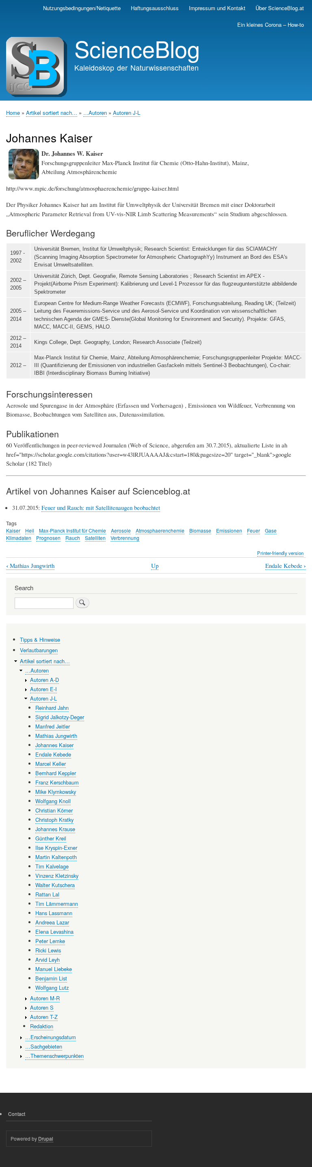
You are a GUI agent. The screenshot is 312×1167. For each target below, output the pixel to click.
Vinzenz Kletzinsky (56, 875)
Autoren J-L (126, 112)
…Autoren (95, 112)
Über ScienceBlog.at (280, 8)
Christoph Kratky (54, 819)
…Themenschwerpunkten (54, 1056)
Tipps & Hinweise (40, 639)
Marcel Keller (50, 763)
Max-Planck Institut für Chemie (72, 530)
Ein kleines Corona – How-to (270, 24)
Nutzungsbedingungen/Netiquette (82, 8)
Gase (271, 530)
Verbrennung (124, 537)
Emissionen (229, 530)
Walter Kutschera (55, 885)
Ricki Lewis (48, 950)
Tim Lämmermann (56, 903)
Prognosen (48, 537)
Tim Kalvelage (52, 866)
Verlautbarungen (39, 650)
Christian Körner (54, 810)
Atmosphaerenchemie (160, 530)
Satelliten (95, 537)
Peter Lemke (50, 941)
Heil (29, 530)
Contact (16, 1113)
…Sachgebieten (43, 1046)
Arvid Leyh (47, 959)
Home (13, 112)
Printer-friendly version (280, 553)
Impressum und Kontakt (217, 8)
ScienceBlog (137, 48)
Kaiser (13, 530)
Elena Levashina (54, 931)
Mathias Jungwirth (30, 565)
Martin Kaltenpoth (56, 857)
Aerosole (121, 530)
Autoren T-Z (44, 1017)
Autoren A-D (44, 679)
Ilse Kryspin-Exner (56, 847)
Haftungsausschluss (155, 8)
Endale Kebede (285, 565)
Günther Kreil (50, 838)
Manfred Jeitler (52, 726)
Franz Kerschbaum (57, 782)
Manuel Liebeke (53, 969)
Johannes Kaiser (54, 745)
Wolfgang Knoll (53, 801)
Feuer (253, 530)
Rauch (72, 537)
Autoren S (42, 1007)
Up (154, 565)
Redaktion (41, 1026)
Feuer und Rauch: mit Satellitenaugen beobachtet (100, 507)
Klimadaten (18, 537)
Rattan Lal (47, 894)
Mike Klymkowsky (55, 791)
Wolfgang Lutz (52, 987)
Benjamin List (51, 978)
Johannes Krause (55, 829)
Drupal (45, 1138)
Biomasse (200, 530)
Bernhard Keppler (55, 773)
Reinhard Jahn (52, 707)
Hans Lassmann (53, 913)
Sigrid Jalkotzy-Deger (59, 717)
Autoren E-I (43, 689)
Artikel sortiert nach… (51, 112)
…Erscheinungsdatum (50, 1037)
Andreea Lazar (52, 922)
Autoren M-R (45, 998)
